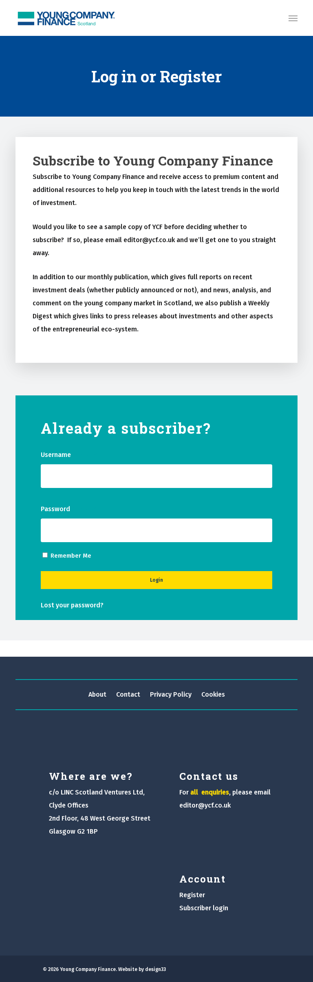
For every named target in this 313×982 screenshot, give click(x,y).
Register (192, 895)
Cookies (213, 694)
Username (69, 455)
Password (69, 509)
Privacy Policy (171, 694)
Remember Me (71, 555)
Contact (128, 694)
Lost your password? (72, 605)
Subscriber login (203, 908)
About (97, 694)
